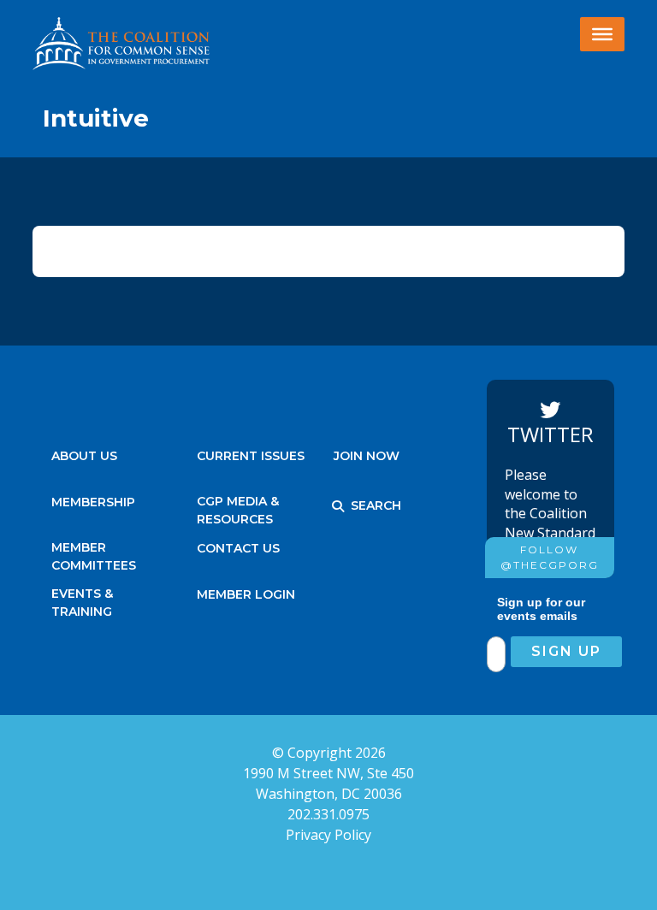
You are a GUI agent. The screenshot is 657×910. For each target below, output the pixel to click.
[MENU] (602, 34)
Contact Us (238, 548)
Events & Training (82, 598)
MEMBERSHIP (93, 502)
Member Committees (93, 552)
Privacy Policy (328, 834)
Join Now (367, 456)
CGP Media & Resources (238, 505)
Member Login (246, 594)
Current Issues (251, 456)
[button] (338, 506)
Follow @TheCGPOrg (549, 557)
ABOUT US (84, 456)
